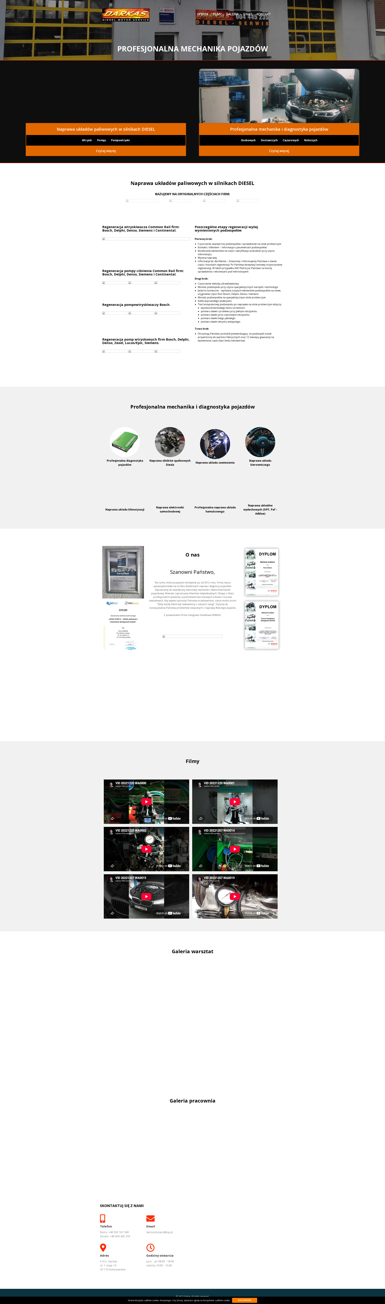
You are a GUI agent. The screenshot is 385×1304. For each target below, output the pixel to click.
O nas (247, 14)
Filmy (217, 14)
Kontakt (264, 14)
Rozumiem (244, 1300)
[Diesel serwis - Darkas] (125, 14)
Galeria (232, 14)
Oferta (202, 14)
